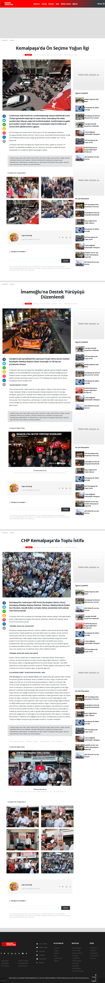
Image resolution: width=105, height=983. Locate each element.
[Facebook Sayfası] (2, 953)
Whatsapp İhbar (23, 963)
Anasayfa (5, 40)
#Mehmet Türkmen (32, 741)
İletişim (41, 963)
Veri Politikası (5, 966)
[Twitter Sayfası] (5, 953)
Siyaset (51, 4)
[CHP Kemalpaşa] (22, 816)
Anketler (92, 951)
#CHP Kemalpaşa (57, 741)
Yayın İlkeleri (5, 963)
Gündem (36, 4)
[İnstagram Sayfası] (9, 953)
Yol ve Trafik (76, 951)
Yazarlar (42, 951)
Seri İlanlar (75, 966)
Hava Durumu (76, 948)
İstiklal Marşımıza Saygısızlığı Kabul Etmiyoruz (90, 150)
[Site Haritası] (23, 953)
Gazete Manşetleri (78, 971)
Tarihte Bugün (77, 961)
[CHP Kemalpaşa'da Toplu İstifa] (36, 574)
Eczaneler (75, 956)
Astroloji (93, 958)
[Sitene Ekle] (27, 953)
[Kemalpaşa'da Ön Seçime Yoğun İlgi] (36, 85)
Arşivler (41, 955)
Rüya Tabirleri (94, 956)
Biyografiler (94, 953)
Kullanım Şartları (23, 961)
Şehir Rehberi (76, 968)
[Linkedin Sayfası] (16, 953)
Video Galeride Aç (41, 470)
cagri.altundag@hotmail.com (31, 239)
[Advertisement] (52, 23)
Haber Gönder (22, 966)
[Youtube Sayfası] (12, 953)
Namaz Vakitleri (77, 953)
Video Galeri (43, 947)
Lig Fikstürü (76, 958)
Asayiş (44, 4)
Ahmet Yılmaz (34, 677)
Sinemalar (75, 963)
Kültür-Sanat (66, 4)
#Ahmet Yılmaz (45, 741)
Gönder (65, 261)
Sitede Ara (93, 948)
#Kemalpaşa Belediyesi (16, 741)
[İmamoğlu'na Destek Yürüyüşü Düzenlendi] (36, 331)
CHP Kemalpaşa (15, 677)
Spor (57, 4)
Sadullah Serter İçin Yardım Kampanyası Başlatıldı (91, 255)
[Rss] (20, 953)
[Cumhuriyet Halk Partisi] (22, 187)
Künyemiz (42, 959)
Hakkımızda (4, 961)
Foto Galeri (43, 944)
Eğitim (75, 4)
